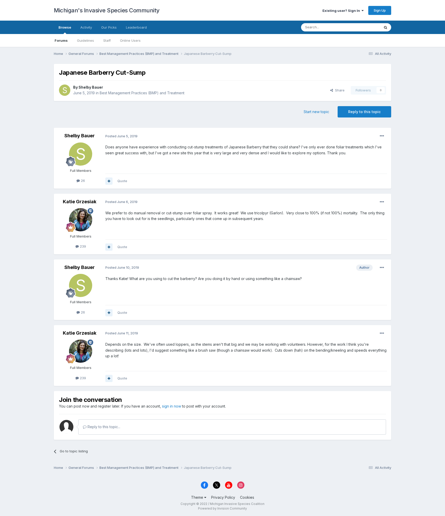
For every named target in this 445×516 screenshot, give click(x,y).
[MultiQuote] (109, 181)
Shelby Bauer (91, 87)
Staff (107, 40)
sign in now (171, 406)
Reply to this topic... (103, 427)
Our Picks (109, 27)
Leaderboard (136, 27)
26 (82, 181)
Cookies (247, 497)
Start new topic (316, 111)
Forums (61, 40)
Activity (86, 27)
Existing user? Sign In (342, 11)
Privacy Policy (223, 497)
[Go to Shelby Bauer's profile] (64, 90)
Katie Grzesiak (79, 201)
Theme (197, 497)
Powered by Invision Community (222, 508)
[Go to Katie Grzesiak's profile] (80, 219)
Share (339, 90)
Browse (64, 27)
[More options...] (382, 136)
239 (82, 246)
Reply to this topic (364, 111)
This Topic (365, 27)
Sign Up (380, 10)
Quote (122, 181)
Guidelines (85, 40)
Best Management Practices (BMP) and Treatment (142, 93)
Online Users (130, 40)
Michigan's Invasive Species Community (107, 10)
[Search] (385, 27)
